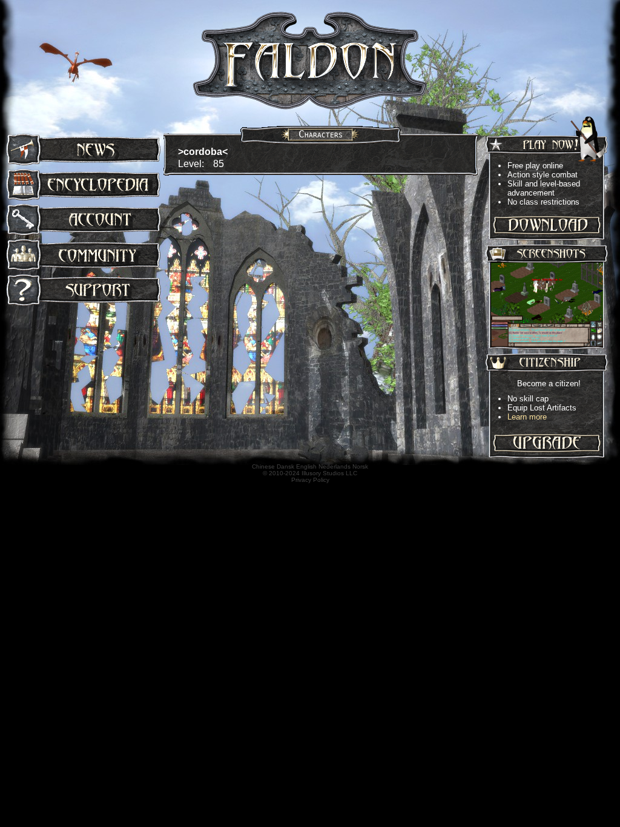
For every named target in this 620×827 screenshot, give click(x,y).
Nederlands (334, 466)
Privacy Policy (310, 479)
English (306, 466)
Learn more (527, 416)
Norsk (360, 466)
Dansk (285, 466)
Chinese (263, 466)
